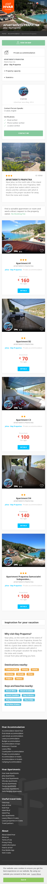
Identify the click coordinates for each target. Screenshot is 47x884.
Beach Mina (11, 691)
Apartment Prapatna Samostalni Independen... (23, 578)
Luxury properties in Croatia (12, 821)
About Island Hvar (8, 835)
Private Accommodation (11, 754)
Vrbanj (25, 670)
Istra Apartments (8, 815)
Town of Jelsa (12, 670)
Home (4, 34)
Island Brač (6, 810)
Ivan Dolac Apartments (10, 789)
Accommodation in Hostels (12, 759)
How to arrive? (7, 847)
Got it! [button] (23, 880)
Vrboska (9, 674)
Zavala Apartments (9, 786)
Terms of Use (7, 840)
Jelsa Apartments (8, 776)
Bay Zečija (29, 700)
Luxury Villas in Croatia (10, 818)
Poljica (9, 679)
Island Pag (6, 813)
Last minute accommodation (12, 736)
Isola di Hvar (6, 805)
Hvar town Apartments (10, 773)
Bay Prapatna (14, 28)
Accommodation (14, 34)
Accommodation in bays (11, 744)
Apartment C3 (23, 419)
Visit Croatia (6, 853)
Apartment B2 (23, 341)
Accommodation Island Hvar (12, 731)
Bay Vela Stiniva (13, 704)
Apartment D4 (23, 498)
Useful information (9, 845)
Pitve (30, 674)
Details (23, 291)
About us (5, 837)
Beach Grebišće (26, 691)
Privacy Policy (7, 842)
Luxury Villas (6, 749)
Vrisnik (21, 674)
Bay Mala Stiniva (13, 700)
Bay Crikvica (28, 695)
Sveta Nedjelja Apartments (12, 791)
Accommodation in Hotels (11, 757)
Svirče (34, 670)
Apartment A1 (23, 263)
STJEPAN (23, 99)
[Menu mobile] (42, 4)
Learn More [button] (36, 874)
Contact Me (23, 133)
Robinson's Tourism (9, 746)
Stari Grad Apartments (10, 778)
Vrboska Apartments (9, 781)
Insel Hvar (5, 808)
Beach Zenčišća (12, 695)
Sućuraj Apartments (9, 783)
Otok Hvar (6, 802)
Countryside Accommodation (13, 751)
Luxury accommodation (10, 738)
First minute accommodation (12, 733)
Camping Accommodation (11, 762)
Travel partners (7, 823)
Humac (19, 679)
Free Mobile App (8, 850)
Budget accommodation (11, 741)
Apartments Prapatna (23, 266)
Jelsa (5, 28)
